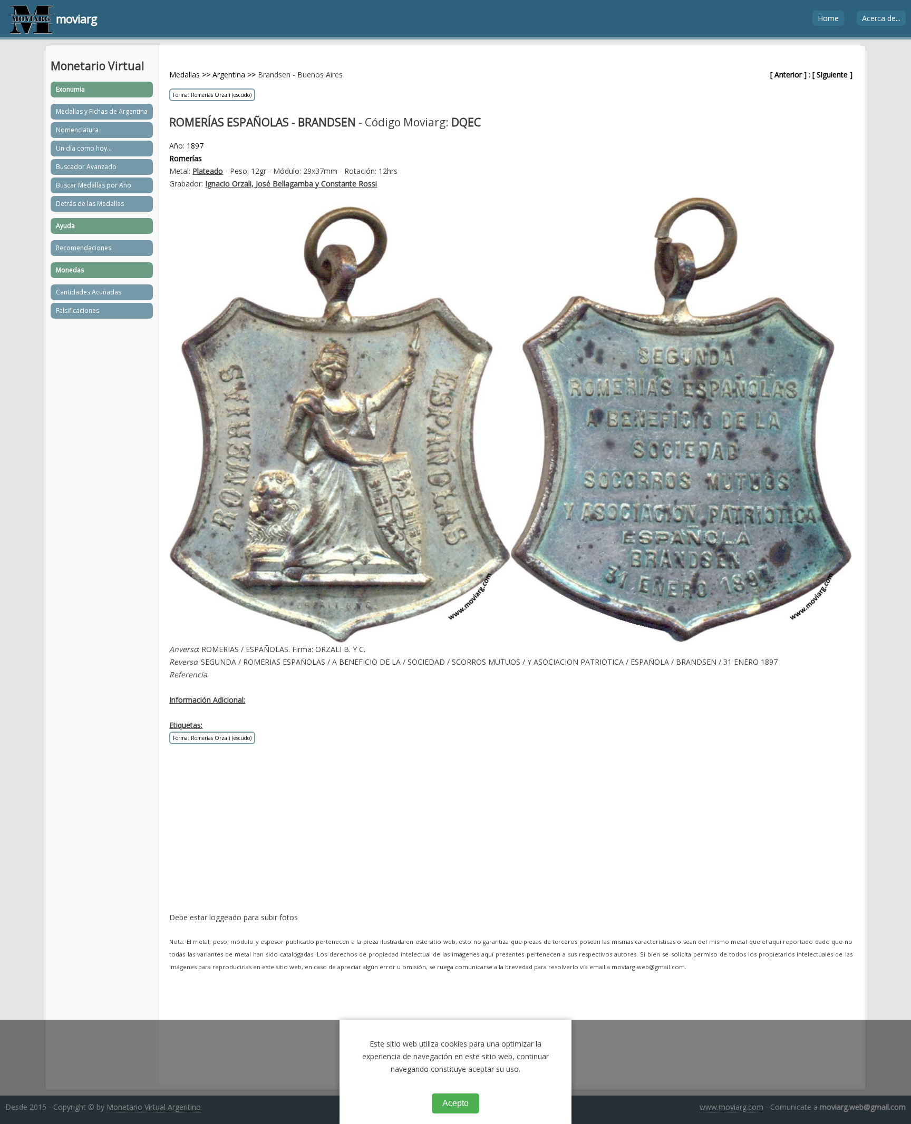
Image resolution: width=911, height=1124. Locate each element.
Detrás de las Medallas (90, 203)
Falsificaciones (77, 310)
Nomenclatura (77, 129)
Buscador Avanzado (86, 166)
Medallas (184, 75)
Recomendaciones (83, 247)
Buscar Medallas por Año (93, 185)
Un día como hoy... (84, 148)
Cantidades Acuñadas (88, 292)
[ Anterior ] (788, 75)
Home (828, 18)
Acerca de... (881, 18)
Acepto (455, 1103)
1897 (195, 146)
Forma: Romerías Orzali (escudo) (212, 94)
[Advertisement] (485, 837)
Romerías (185, 158)
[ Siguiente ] (832, 75)
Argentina (228, 75)
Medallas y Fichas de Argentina (102, 111)
